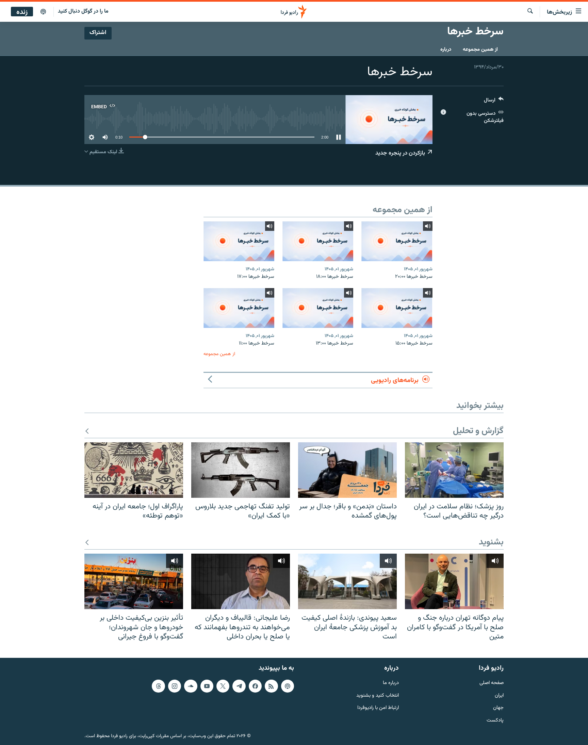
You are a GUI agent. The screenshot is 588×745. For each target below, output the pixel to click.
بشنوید (491, 542)
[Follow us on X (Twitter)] (222, 686)
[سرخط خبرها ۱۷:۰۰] (238, 241)
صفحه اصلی (491, 683)
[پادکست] (43, 12)
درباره (445, 49)
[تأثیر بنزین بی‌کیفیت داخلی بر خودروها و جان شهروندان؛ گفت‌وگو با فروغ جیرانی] (133, 581)
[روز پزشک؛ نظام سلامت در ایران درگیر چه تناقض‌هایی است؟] (454, 470)
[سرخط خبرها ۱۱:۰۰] (238, 308)
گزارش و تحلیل (478, 431)
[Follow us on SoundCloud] (190, 686)
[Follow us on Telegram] (238, 686)
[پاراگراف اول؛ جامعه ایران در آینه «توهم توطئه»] (133, 470)
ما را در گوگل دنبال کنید (83, 11)
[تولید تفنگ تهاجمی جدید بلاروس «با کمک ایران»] (240, 470)
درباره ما (391, 683)
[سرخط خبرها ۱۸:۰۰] (317, 241)
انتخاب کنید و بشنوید (377, 695)
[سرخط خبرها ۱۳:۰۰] (317, 308)
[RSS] (271, 686)
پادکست (495, 720)
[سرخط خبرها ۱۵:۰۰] (396, 308)
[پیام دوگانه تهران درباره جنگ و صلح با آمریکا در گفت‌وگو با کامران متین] (454, 581)
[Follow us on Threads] (158, 686)
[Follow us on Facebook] (255, 686)
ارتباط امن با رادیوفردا (378, 708)
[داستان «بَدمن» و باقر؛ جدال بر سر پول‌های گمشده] (347, 470)
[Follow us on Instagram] (174, 686)
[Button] (494, 101)
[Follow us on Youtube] (206, 686)
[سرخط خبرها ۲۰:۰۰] (396, 241)
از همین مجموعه (480, 49)
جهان (498, 708)
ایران (499, 695)
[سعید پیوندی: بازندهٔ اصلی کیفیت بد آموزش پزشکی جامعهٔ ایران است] (347, 581)
